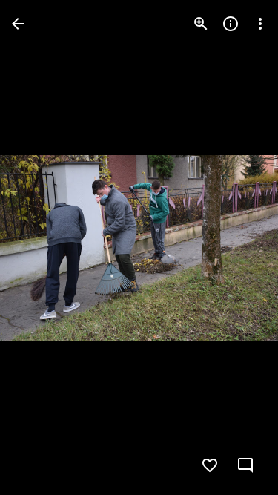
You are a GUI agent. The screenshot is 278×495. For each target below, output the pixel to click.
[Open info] (230, 24)
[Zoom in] (201, 24)
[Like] (210, 465)
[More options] (260, 24)
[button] (41, 248)
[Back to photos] (18, 24)
